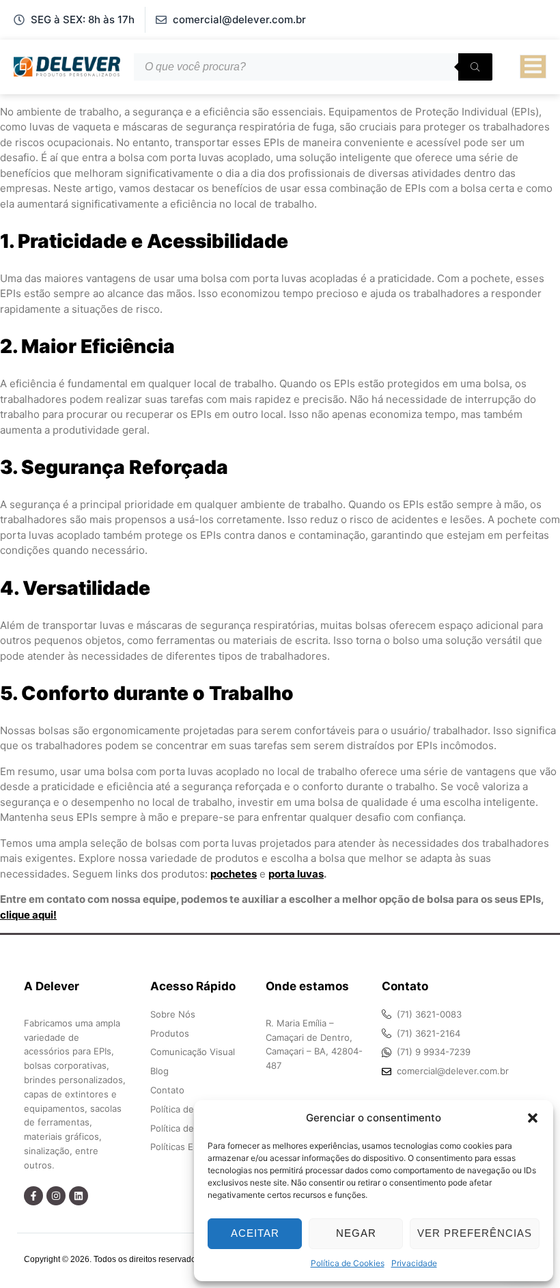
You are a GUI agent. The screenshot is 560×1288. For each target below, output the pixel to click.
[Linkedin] (78, 1195)
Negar (356, 1233)
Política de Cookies (347, 1263)
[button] (533, 1118)
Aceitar (255, 1233)
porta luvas (296, 873)
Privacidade (414, 1263)
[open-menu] (533, 67)
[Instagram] (56, 1195)
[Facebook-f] (33, 1195)
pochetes (233, 873)
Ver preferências (474, 1233)
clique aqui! (28, 914)
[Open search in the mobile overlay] (313, 67)
